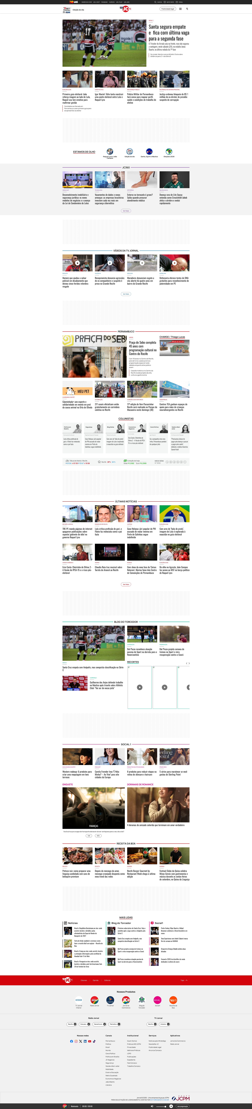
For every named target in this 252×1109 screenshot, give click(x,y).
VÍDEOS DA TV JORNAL (126, 250)
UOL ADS (126, 2)
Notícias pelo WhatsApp (157, 1041)
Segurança (110, 1063)
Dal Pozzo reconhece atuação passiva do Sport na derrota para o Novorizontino (130, 960)
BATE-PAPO (170, 2)
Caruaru (84, 1024)
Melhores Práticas (133, 1050)
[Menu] (180, 8)
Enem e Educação (112, 1072)
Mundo (108, 1050)
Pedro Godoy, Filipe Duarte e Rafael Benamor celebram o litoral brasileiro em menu (174, 931)
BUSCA (160, 2)
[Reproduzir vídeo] (139, 687)
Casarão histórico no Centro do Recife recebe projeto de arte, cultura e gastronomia (142, 373)
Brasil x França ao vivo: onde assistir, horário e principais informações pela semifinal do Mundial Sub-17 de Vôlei (88, 953)
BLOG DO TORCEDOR (126, 621)
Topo (182, 980)
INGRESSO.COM (87, 2)
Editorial (107, 980)
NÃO (98, 836)
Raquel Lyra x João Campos (110, 157)
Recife (72, 1024)
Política (108, 1044)
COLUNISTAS (126, 418)
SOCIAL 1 (126, 744)
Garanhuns (99, 1024)
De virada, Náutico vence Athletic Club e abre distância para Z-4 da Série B (166, 55)
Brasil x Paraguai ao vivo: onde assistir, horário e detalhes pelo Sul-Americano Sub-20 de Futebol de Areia (88, 964)
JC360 (126, 167)
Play (171, 1106)
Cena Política (110, 1053)
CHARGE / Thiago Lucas (172, 336)
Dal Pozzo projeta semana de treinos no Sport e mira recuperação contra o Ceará (131, 950)
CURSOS (112, 2)
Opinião (95, 980)
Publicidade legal (168, 9)
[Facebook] (71, 1041)
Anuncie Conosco (155, 1050)
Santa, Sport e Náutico (149, 156)
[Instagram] (76, 1041)
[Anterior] (186, 663)
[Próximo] (189, 663)
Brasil (108, 1047)
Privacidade (131, 1047)
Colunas (84, 980)
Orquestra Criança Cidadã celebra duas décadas (173, 950)
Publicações (131, 1057)
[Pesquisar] (187, 8)
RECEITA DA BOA (126, 843)
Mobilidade (109, 1069)
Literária (109, 1085)
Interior (165, 1024)
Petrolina (114, 1024)
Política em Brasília (112, 1057)
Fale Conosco (132, 1063)
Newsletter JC (154, 1044)
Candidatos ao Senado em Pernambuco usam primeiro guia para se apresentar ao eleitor (77, 108)
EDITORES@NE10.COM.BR (159, 1100)
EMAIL (181, 2)
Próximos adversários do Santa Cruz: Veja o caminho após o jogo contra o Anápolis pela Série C (131, 931)
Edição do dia (130, 156)
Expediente (131, 1060)
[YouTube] (89, 1041)
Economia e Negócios (113, 1079)
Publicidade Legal (155, 1047)
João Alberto (110, 1082)
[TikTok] (94, 1041)
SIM (89, 836)
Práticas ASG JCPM (134, 1044)
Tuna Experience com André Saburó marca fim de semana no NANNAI (174, 939)
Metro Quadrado (111, 1075)
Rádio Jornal (174, 1044)
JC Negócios (110, 1060)
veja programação (182, 1106)
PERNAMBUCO (126, 331)
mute (152, 1106)
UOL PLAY (119, 2)
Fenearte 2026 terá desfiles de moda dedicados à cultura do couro (173, 960)
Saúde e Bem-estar (112, 1066)
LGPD (129, 1053)
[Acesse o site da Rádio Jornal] (65, 1106)
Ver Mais (126, 211)
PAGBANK (104, 2)
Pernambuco (110, 1041)
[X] (80, 1041)
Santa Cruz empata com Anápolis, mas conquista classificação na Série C (130, 939)
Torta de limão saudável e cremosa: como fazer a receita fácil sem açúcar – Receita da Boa (88, 943)
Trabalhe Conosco (133, 1066)
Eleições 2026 (169, 156)
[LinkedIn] (85, 1041)
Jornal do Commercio (177, 1041)
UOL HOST (96, 2)
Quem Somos (132, 1041)
